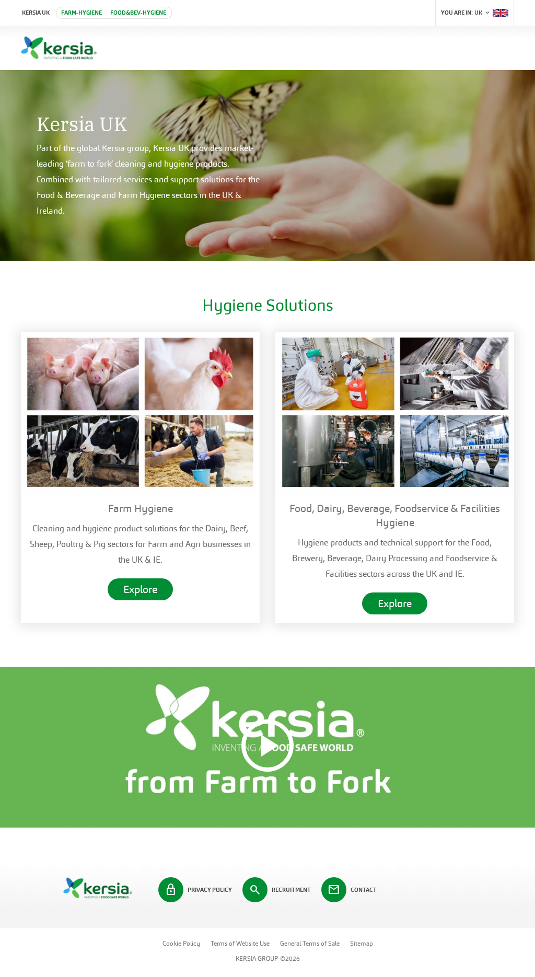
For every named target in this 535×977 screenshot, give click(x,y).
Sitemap (361, 943)
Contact (352, 889)
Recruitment (280, 889)
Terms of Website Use (240, 943)
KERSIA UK (36, 12)
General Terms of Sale (310, 943)
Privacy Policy (198, 889)
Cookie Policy (181, 943)
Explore (140, 589)
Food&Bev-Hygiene (138, 12)
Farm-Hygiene (81, 12)
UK (466, 12)
